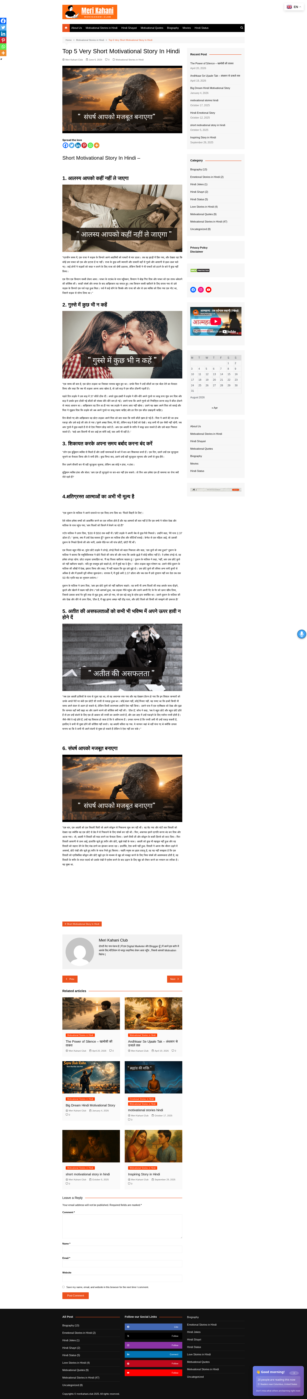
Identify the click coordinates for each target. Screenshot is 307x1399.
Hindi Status (202, 28)
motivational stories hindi (145, 1110)
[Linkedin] (78, 145)
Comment (68, 1212)
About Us (76, 28)
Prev (71, 979)
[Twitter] (72, 145)
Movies (187, 28)
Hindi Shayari (129, 28)
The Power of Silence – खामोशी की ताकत (211, 63)
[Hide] (1, 59)
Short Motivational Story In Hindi (83, 924)
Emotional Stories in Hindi (142, 1099)
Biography (173, 28)
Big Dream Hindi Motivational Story (90, 1105)
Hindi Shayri (197, 192)
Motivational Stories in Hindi (102, 28)
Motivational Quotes (152, 28)
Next (172, 979)
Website (66, 1272)
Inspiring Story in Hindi (144, 1174)
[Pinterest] (84, 145)
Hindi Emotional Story (202, 112)
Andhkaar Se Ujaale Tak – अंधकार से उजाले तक (215, 75)
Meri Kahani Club (74, 59)
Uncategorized (198, 229)
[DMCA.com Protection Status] (200, 270)
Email (66, 1258)
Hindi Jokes (197, 184)
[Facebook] (65, 145)
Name (66, 1243)
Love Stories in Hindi (202, 206)
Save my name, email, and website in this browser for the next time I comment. (107, 1287)
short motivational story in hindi (88, 1174)
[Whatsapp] (90, 145)
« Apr (215, 407)
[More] (96, 145)
